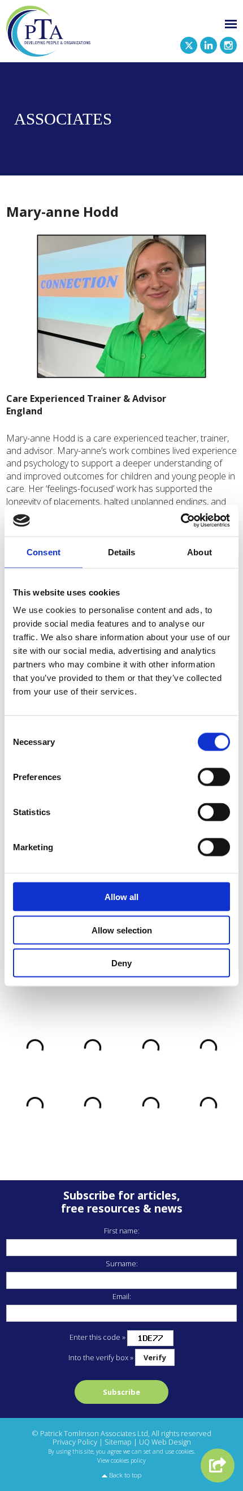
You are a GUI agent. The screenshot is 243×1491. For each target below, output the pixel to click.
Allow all (121, 897)
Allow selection (122, 930)
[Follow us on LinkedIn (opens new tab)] (207, 44)
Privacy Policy (75, 1442)
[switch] (214, 777)
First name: (122, 1231)
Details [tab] (122, 551)
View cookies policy (121, 1460)
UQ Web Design (165, 1442)
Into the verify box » (100, 1357)
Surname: (122, 1263)
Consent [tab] (43, 551)
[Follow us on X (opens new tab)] (187, 44)
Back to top (125, 1475)
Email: (121, 1296)
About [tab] (199, 551)
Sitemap (118, 1442)
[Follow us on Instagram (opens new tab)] (227, 44)
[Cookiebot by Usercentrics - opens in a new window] (180, 520)
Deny (121, 963)
